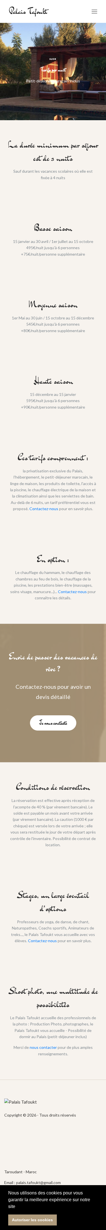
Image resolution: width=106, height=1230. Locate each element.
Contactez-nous (43, 508)
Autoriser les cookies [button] (32, 1220)
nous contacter (43, 1047)
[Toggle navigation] (94, 11)
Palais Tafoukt (28, 11)
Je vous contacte (53, 723)
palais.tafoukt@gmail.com (38, 1182)
